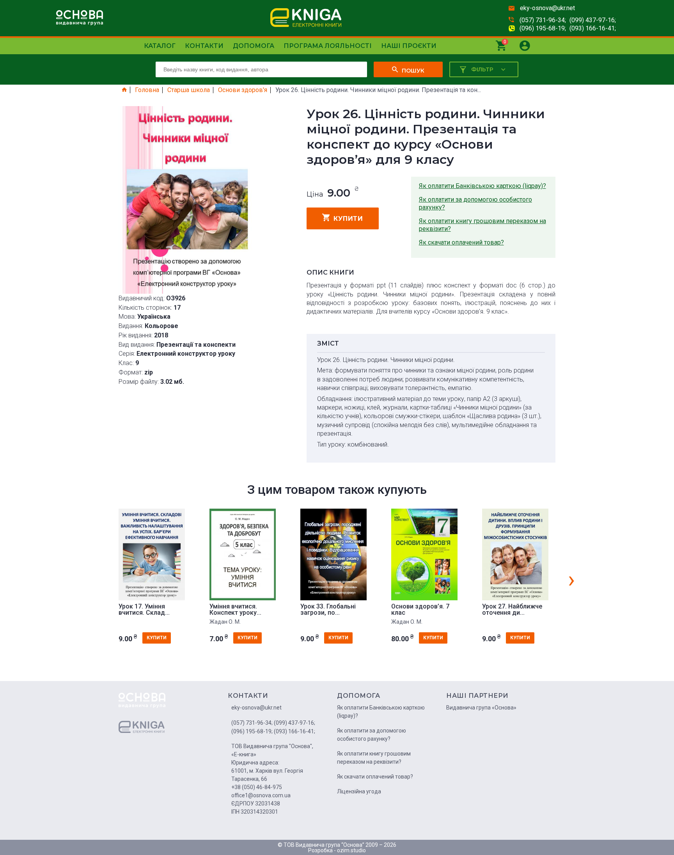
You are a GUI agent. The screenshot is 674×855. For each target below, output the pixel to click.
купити (348, 218)
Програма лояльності (328, 46)
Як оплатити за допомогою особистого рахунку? (475, 203)
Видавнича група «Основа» (481, 707)
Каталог (160, 46)
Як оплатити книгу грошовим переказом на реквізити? (482, 224)
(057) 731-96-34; (543, 20)
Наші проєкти (408, 46)
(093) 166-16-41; (592, 28)
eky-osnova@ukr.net (547, 8)
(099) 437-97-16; (592, 20)
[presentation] (571, 579)
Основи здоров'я (242, 90)
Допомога (253, 46)
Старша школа (188, 90)
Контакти (204, 46)
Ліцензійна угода (359, 791)
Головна (147, 90)
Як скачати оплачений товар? (461, 242)
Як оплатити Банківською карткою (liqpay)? (482, 186)
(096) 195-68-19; (543, 28)
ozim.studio (351, 850)
